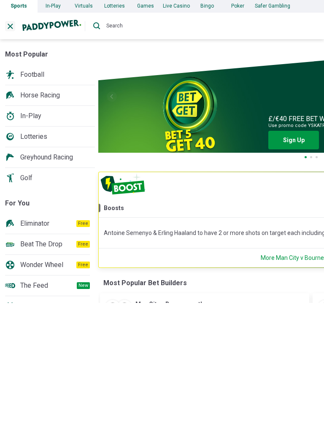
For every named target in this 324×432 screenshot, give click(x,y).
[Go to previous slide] (112, 97)
